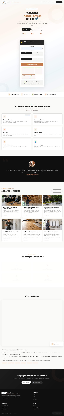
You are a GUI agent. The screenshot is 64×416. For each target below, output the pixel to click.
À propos (52, 2)
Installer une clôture (5, 407)
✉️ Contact (59, 2)
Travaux (34, 394)
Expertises (43, 2)
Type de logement (32, 50)
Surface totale (32, 46)
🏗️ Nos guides (26, 29)
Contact (34, 405)
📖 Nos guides (26, 382)
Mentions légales (36, 407)
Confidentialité (35, 408)
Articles (47, 2)
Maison (34, 396)
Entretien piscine (5, 408)
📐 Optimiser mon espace (32, 64)
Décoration (35, 399)
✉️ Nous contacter (37, 29)
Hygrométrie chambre (6, 405)
